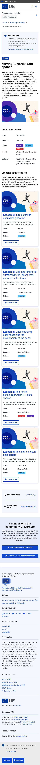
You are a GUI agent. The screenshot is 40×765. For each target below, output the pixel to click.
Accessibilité (6, 632)
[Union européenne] (16, 6)
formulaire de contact (27, 722)
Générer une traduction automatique (20, 49)
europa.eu (17, 705)
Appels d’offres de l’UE (9, 682)
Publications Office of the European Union (17, 588)
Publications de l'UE (9, 691)
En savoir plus (11, 751)
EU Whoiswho (6, 688)
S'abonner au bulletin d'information (13, 603)
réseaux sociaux (21, 736)
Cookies (4, 629)
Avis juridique (6, 626)
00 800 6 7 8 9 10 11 (21, 717)
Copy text (29, 495)
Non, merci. (18, 760)
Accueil (4, 22)
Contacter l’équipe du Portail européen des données (19, 600)
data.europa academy (17, 22)
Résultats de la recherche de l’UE (13, 685)
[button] (36, 6)
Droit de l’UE (6, 679)
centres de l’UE (28, 724)
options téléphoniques (20, 719)
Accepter (7, 760)
